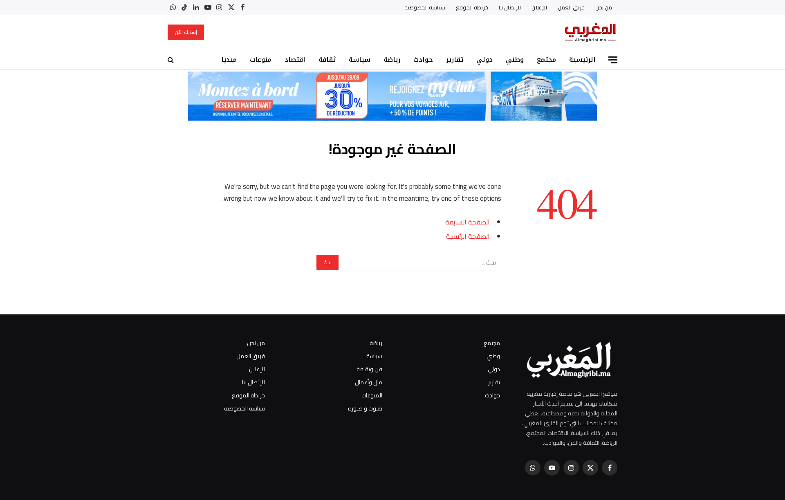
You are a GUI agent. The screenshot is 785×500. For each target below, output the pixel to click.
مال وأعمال (368, 382)
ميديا (229, 59)
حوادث (423, 59)
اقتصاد (295, 59)
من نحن (603, 7)
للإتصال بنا (510, 7)
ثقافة (327, 59)
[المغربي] (590, 32)
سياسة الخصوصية (424, 7)
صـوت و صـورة (365, 408)
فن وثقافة (369, 369)
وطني (515, 59)
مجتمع (546, 59)
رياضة (392, 59)
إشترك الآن (186, 32)
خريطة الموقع (472, 7)
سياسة (359, 59)
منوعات (260, 59)
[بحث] (171, 60)
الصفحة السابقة (467, 221)
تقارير (454, 59)
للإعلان (539, 7)
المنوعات (371, 395)
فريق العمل (571, 7)
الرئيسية (582, 59)
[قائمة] (612, 60)
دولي (484, 59)
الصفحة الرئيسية (468, 236)
